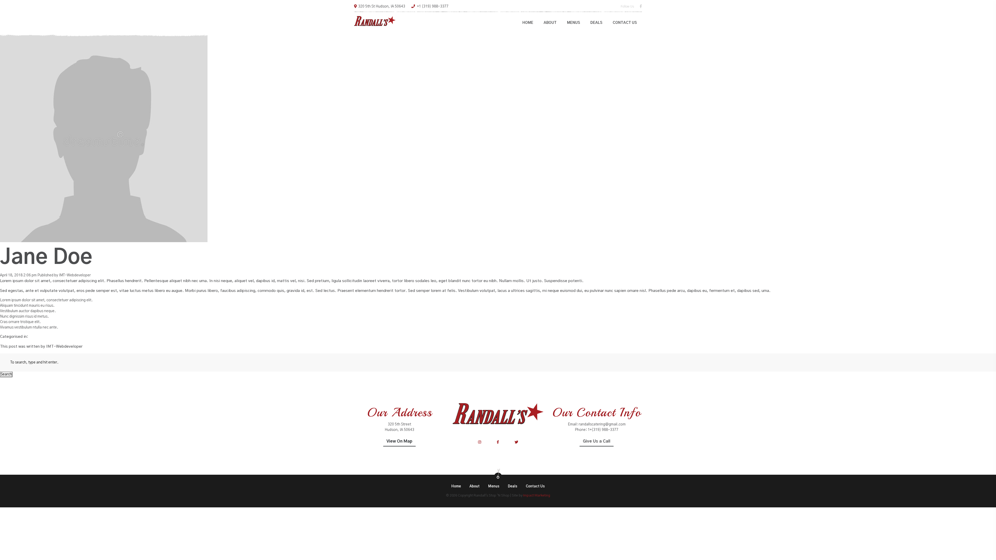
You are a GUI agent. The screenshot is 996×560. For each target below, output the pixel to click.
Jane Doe (46, 257)
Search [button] (6, 374)
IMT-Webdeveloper (75, 275)
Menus (573, 23)
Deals (596, 23)
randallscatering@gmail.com (602, 424)
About (550, 23)
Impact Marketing (536, 495)
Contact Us (625, 23)
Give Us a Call (596, 441)
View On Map (399, 441)
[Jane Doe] (104, 138)
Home (527, 23)
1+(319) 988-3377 (603, 430)
